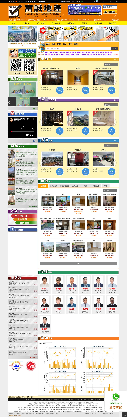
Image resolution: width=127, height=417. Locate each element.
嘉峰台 (53, 54)
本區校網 (83, 399)
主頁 (27, 399)
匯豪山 (47, 52)
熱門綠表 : (41, 54)
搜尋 (114, 48)
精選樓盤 (40, 399)
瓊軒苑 (68, 54)
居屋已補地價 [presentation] (64, 186)
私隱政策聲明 (17, 415)
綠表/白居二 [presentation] (53, 186)
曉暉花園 (84, 52)
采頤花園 (83, 54)
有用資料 (91, 399)
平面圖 (77, 399)
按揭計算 (70, 399)
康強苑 (110, 54)
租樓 (53, 44)
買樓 (48, 44)
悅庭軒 (79, 52)
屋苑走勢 (63, 399)
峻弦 (89, 52)
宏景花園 (47, 54)
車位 (64, 44)
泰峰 (111, 52)
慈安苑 (63, 54)
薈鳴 (51, 52)
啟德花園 (89, 54)
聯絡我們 (98, 399)
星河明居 (55, 52)
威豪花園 (68, 52)
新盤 (59, 44)
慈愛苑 (58, 54)
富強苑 (105, 54)
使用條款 (11, 415)
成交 (70, 44)
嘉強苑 (100, 54)
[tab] (43, 186)
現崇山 (102, 52)
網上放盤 (56, 399)
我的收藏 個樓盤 (16, 1)
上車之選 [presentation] (75, 186)
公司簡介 (33, 399)
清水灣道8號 (95, 52)
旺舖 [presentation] (85, 186)
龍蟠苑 (74, 52)
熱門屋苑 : (41, 52)
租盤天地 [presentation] (96, 186)
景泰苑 (72, 54)
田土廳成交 (48, 399)
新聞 (76, 44)
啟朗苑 (77, 54)
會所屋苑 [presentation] (43, 186)
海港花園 (62, 52)
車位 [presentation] (105, 186)
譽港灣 (107, 52)
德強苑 (95, 54)
